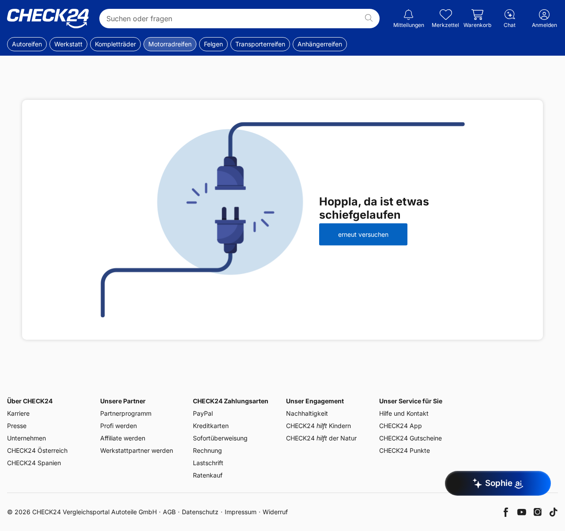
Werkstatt (68, 44)
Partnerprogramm (125, 413)
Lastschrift (208, 463)
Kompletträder (115, 44)
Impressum (240, 512)
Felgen (213, 44)
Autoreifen (27, 44)
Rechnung (207, 450)
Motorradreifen (170, 44)
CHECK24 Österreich (37, 450)
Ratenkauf (207, 475)
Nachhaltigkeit (307, 413)
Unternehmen (26, 438)
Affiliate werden (122, 438)
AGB (169, 512)
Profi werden (118, 425)
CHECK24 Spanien (34, 463)
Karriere (18, 413)
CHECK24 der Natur (321, 438)
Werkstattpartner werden (136, 450)
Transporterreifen (260, 44)
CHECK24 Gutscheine (410, 438)
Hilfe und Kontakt (404, 413)
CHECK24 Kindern (318, 425)
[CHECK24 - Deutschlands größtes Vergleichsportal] (48, 18)
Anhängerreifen (320, 44)
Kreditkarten (211, 425)
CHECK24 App (400, 425)
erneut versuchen (363, 234)
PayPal (203, 413)
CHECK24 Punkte (404, 450)
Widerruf (275, 512)
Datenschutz (200, 512)
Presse (16, 425)
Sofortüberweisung (220, 438)
